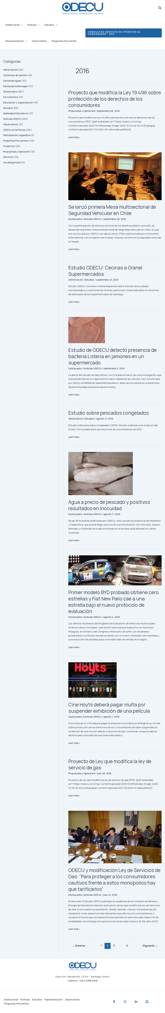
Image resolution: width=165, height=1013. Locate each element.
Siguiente (150, 945)
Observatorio (39, 41)
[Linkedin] (136, 1001)
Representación (15, 41)
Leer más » (74, 137)
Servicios (8, 157)
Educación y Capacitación (18, 102)
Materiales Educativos (15, 113)
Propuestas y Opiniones (16, 151)
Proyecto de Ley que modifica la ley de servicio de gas (109, 764)
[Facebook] (114, 1001)
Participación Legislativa (16, 135)
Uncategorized (11, 162)
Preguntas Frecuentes (64, 41)
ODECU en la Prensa (14, 129)
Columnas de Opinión (15, 75)
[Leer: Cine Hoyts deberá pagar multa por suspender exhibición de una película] (115, 680)
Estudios (49, 24)
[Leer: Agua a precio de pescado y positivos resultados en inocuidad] (115, 473)
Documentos (10, 97)
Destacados (10, 91)
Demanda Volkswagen (15, 86)
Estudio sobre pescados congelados (108, 412)
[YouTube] (147, 1001)
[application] (21, 25)
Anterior (78, 945)
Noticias (32, 24)
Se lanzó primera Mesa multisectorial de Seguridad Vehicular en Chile (112, 210)
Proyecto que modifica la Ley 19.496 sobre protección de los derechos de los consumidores (114, 98)
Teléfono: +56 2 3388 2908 (82, 980)
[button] (160, 8)
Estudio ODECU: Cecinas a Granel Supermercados (105, 270)
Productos (9, 146)
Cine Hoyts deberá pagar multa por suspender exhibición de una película (109, 707)
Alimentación (10, 69)
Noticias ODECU (12, 119)
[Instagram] (125, 1001)
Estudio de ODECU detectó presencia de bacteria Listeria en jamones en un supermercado (112, 356)
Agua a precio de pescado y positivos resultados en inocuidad (109, 505)
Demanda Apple (12, 80)
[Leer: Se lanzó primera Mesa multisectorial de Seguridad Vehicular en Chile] (115, 176)
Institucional (12, 24)
